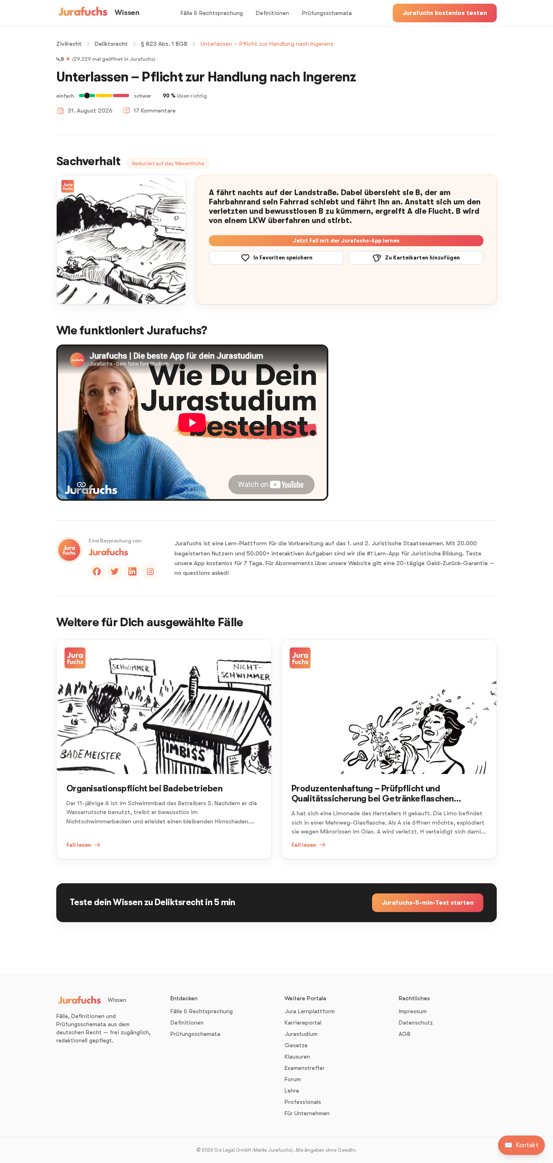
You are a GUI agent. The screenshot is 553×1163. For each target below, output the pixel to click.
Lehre (292, 1090)
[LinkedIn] (132, 571)
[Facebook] (97, 571)
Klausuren (297, 1056)
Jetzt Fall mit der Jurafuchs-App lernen (346, 241)
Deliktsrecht (111, 43)
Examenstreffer (305, 1068)
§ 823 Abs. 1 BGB (164, 43)
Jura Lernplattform (310, 1011)
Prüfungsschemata (327, 13)
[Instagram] (150, 571)
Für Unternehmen (307, 1113)
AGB (404, 1034)
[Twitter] (114, 571)
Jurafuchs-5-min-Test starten (428, 902)
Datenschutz (416, 1022)
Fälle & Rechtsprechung (212, 13)
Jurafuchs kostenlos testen (444, 13)
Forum (293, 1079)
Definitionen (272, 13)
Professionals (303, 1102)
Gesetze (296, 1045)
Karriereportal (303, 1022)
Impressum (413, 1011)
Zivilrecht (69, 43)
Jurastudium (301, 1034)
